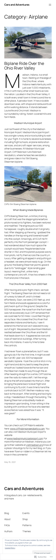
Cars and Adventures (16, 4)
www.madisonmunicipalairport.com (25, 438)
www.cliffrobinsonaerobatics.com (27, 428)
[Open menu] (50, 4)
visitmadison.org (34, 445)
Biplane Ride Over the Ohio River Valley (24, 65)
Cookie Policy (10, 548)
